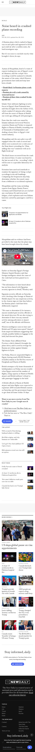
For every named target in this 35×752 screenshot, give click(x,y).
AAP (3, 35)
